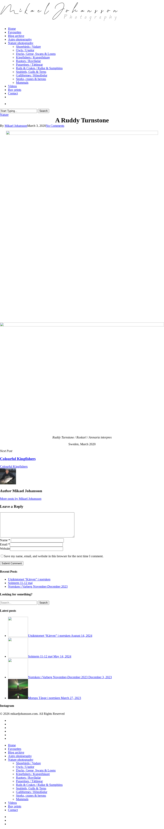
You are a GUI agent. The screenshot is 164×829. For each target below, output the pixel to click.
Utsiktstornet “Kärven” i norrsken (29, 579)
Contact (13, 810)
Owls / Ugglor (25, 767)
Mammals (22, 799)
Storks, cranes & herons (31, 795)
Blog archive (16, 752)
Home (12, 745)
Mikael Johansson (16, 125)
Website (5, 548)
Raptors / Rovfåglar (28, 777)
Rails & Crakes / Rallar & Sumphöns (39, 784)
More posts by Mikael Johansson (20, 498)
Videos (12, 802)
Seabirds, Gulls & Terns (31, 788)
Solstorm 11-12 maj (20, 583)
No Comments (55, 125)
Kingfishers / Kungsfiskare (33, 774)
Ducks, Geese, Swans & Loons (36, 770)
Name (5, 540)
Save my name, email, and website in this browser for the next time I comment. (53, 556)
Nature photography (20, 759)
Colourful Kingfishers (14, 466)
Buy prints (14, 806)
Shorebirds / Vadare (28, 763)
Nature (4, 114)
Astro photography (20, 756)
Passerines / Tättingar (29, 781)
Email (5, 544)
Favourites (14, 749)
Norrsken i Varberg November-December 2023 (38, 586)
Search (43, 110)
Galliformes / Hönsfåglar (31, 792)
